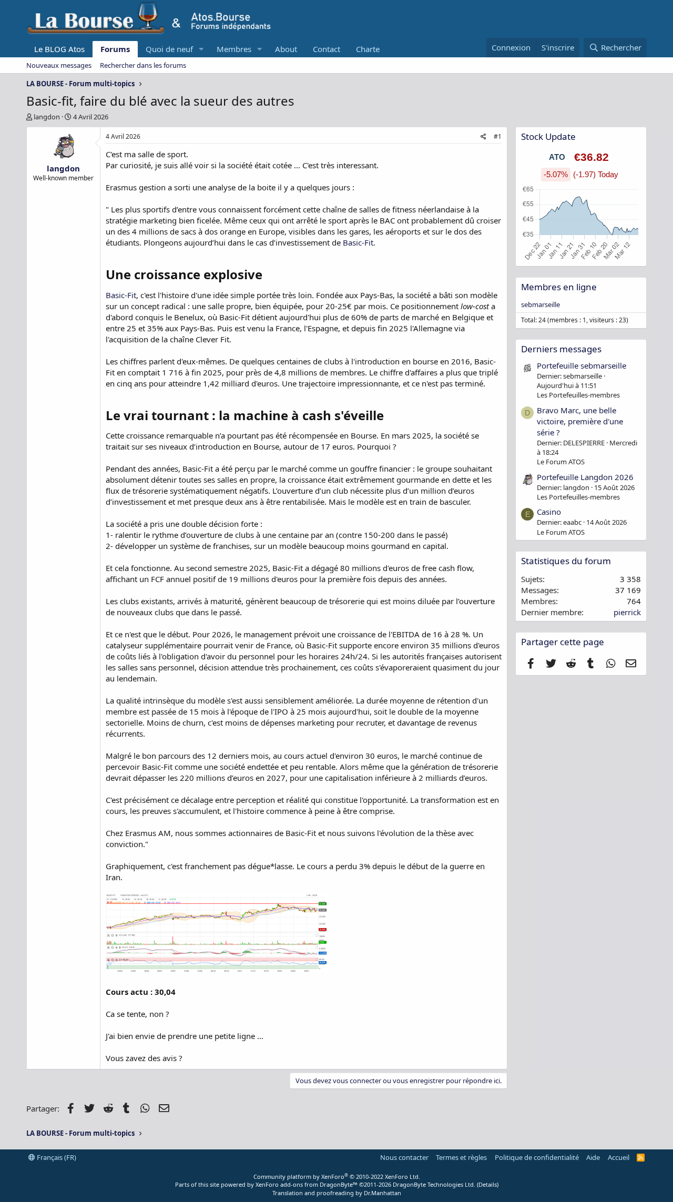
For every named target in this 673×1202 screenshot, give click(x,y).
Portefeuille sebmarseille (581, 365)
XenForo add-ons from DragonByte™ (307, 1184)
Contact (326, 49)
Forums (115, 49)
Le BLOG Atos (59, 49)
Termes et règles (461, 1157)
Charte (368, 49)
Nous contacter (404, 1157)
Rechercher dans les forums (143, 65)
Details (487, 1184)
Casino (549, 511)
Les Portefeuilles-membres (578, 395)
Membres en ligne (559, 287)
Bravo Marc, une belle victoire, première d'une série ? (580, 421)
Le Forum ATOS (561, 461)
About (286, 49)
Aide (593, 1157)
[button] (201, 49)
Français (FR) (55, 1157)
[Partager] (483, 137)
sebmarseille (540, 304)
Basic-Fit (358, 242)
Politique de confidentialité (537, 1157)
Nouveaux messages (58, 65)
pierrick (627, 612)
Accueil (618, 1157)
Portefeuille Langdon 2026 (585, 477)
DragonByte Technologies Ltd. (434, 1184)
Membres (234, 49)
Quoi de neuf (169, 49)
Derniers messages (561, 349)
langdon (47, 116)
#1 (498, 136)
